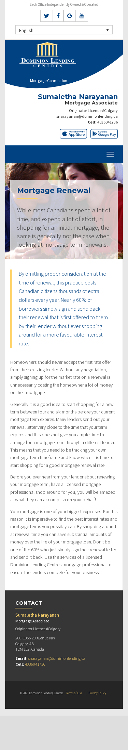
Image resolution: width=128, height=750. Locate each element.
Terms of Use (74, 693)
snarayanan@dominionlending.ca (87, 116)
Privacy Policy (97, 693)
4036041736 (107, 122)
